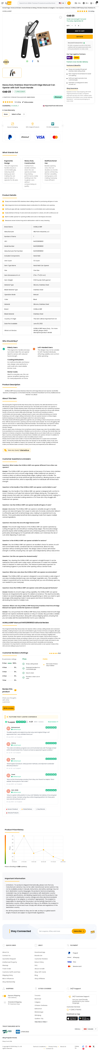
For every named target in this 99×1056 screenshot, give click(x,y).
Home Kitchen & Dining (29, 8)
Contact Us (6, 955)
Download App (40, 952)
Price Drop (21, 92)
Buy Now (80, 37)
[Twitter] (93, 1047)
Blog (36, 975)
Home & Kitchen (16, 8)
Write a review (8, 708)
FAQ (36, 965)
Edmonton (38, 1009)
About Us (5, 952)
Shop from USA (7, 1041)
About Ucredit (39, 969)
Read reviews (52, 722)
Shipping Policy (7, 975)
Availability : (6, 106)
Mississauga (39, 1012)
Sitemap (5, 965)
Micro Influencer (8, 979)
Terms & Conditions (39, 1046)
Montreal (38, 999)
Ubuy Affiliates (40, 979)
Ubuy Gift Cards (40, 972)
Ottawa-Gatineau (41, 1005)
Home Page (6, 8)
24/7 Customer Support (80, 996)
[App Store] (72, 1019)
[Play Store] (84, 1019)
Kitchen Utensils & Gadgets (46, 8)
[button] (77, 3)
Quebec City (39, 1019)
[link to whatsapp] (27, 61)
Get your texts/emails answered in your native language (80, 1001)
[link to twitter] (38, 61)
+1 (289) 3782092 (75, 1010)
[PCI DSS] (7, 1031)
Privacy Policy (53, 1046)
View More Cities (41, 1022)
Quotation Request (9, 959)
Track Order (6, 969)
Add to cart (79, 31)
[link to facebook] (32, 61)
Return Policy (39, 962)
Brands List (38, 955)
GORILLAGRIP (7, 11)
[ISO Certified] (21, 1032)
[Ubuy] (8, 3)
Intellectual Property (9, 962)
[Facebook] (83, 1047)
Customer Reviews (41, 959)
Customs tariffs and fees (11, 972)
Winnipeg (38, 1015)
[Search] (69, 3)
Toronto (37, 995)
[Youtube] (90, 1047)
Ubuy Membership (8, 982)
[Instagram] (86, 1047)
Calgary (37, 1002)
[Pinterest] (83, 1049)
